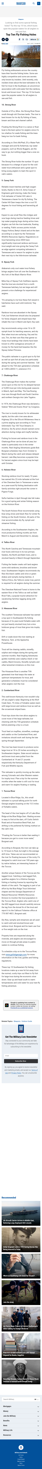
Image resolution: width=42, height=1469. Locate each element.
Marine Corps (21, 1461)
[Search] (33, 3)
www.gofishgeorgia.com (16, 954)
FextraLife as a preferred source (22, 1008)
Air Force (21, 1455)
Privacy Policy (16, 1073)
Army (21, 1457)
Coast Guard (21, 1459)
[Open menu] (3, 3)
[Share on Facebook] (19, 39)
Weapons (21, 19)
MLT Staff (5, 43)
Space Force (21, 1465)
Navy (21, 1463)
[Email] (26, 39)
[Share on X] (23, 39)
